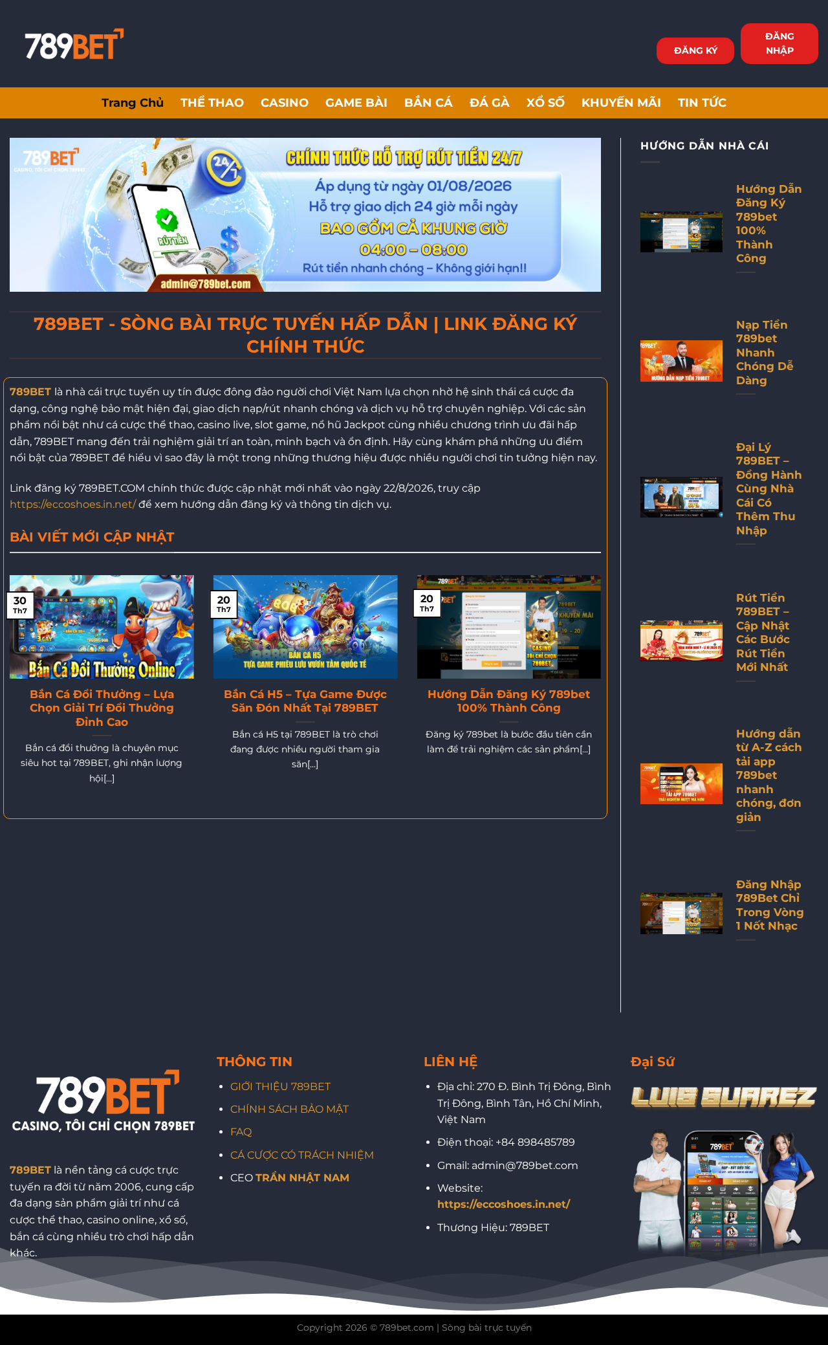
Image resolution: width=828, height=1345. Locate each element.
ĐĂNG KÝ (695, 50)
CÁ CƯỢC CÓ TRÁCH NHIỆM (302, 1155)
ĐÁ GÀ (490, 102)
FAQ (241, 1132)
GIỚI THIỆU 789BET (280, 1086)
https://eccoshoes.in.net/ (73, 504)
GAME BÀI (356, 102)
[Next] (603, 696)
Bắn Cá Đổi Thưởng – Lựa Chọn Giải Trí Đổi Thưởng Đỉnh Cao (102, 708)
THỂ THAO (212, 102)
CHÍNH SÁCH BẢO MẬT (289, 1109)
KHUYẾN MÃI (621, 102)
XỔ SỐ (546, 102)
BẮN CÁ (428, 102)
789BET (30, 392)
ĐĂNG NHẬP (779, 43)
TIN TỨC (702, 102)
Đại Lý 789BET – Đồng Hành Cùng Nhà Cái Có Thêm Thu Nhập (769, 489)
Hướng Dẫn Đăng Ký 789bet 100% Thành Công (509, 701)
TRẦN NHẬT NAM (302, 1178)
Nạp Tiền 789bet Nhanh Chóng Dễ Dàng (765, 352)
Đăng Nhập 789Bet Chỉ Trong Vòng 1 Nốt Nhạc (770, 905)
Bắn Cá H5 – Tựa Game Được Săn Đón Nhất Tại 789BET (305, 701)
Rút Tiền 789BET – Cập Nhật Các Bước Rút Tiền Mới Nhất (763, 632)
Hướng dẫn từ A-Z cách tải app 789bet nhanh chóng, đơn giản (769, 775)
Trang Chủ (133, 102)
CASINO (285, 102)
